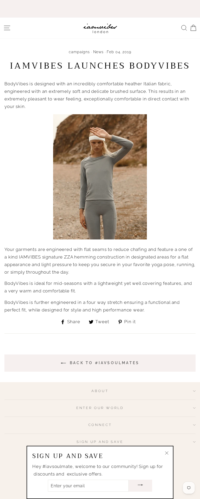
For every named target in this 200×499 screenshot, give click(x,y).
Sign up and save (100, 442)
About (99, 391)
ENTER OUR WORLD (100, 408)
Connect (100, 425)
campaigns (79, 52)
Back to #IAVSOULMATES (103, 363)
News (98, 52)
